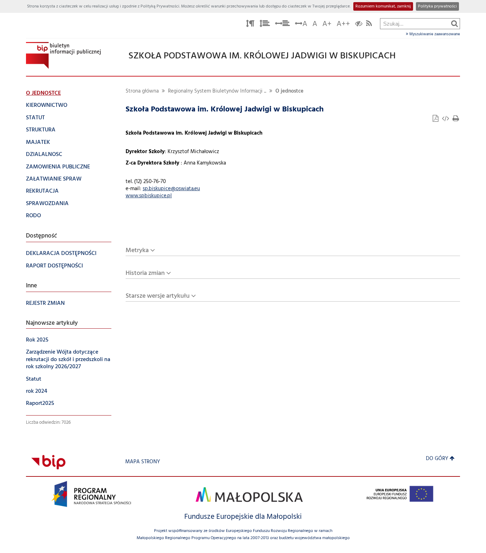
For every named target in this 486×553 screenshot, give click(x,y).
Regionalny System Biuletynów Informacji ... (217, 91)
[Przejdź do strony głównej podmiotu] (63, 55)
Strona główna (142, 91)
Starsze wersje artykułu (158, 296)
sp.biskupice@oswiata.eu (171, 189)
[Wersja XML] (446, 119)
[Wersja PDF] (436, 119)
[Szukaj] (454, 23)
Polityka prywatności (437, 6)
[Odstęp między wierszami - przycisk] (265, 25)
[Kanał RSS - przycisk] (369, 25)
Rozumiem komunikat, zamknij (383, 6)
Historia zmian (145, 273)
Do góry (437, 459)
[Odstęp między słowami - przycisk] (282, 25)
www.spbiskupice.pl (149, 196)
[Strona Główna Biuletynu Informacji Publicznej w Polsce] (48, 462)
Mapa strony (142, 462)
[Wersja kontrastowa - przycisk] (358, 25)
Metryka (137, 250)
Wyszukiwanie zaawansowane (434, 34)
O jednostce (289, 91)
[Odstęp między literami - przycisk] (250, 25)
